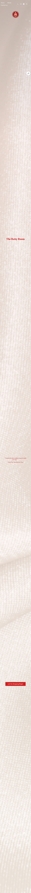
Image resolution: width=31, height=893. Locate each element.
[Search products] (28, 73)
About (9, 3)
